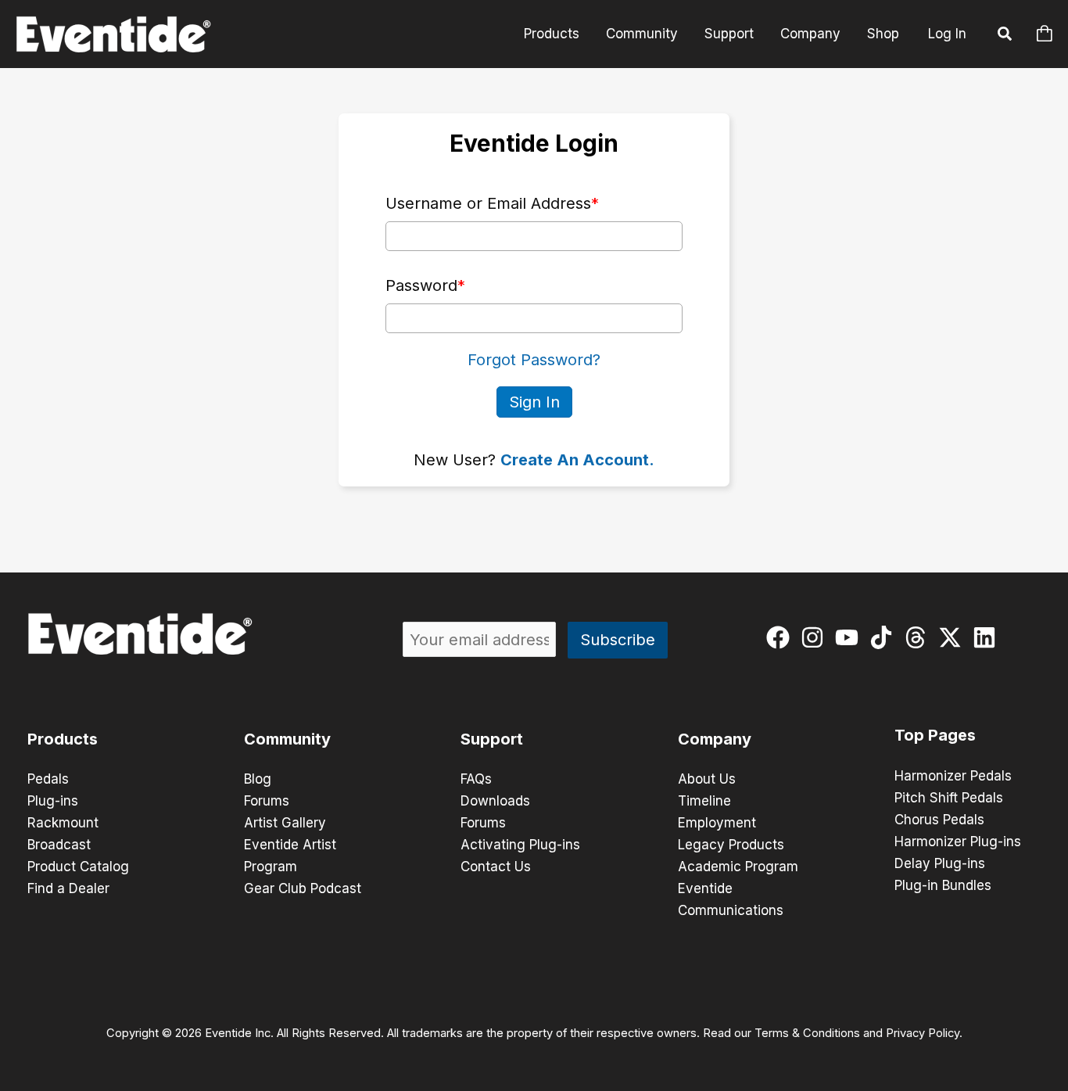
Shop (883, 33)
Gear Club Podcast (302, 888)
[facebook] (781, 637)
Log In (947, 33)
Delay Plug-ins (939, 863)
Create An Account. (577, 459)
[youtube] (850, 637)
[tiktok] (884, 637)
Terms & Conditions (807, 1033)
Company (810, 33)
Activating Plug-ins (520, 844)
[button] (1005, 36)
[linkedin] (988, 637)
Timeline (704, 801)
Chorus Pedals (939, 819)
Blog (257, 779)
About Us (707, 779)
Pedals (48, 779)
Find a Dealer (68, 888)
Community (642, 33)
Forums (266, 801)
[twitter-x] (953, 637)
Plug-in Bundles (942, 885)
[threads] (919, 637)
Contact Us (496, 866)
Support (729, 33)
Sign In (534, 402)
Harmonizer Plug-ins (957, 841)
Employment (717, 823)
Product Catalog (78, 866)
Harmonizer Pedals (953, 776)
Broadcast (59, 844)
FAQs (476, 779)
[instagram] (816, 637)
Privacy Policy (922, 1033)
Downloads (495, 801)
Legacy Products (731, 844)
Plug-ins (52, 801)
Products (551, 33)
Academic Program (738, 866)
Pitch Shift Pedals (948, 798)
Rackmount (63, 823)
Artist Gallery (285, 823)
